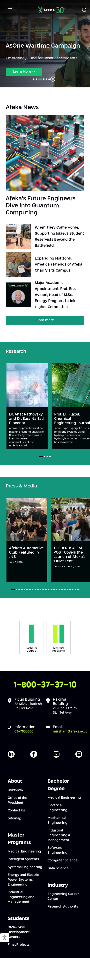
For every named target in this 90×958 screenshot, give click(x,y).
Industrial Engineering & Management (59, 835)
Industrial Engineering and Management (21, 897)
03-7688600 (23, 731)
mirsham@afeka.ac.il (70, 731)
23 (72, 589)
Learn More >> (24, 71)
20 (65, 589)
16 (54, 589)
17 (56, 589)
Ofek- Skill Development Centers (19, 932)
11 (40, 589)
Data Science (58, 868)
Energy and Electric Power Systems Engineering (23, 879)
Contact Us (16, 810)
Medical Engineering (24, 851)
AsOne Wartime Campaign (43, 46)
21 (67, 589)
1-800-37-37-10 (45, 685)
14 (48, 589)
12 (43, 589)
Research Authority (63, 906)
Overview (15, 790)
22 (70, 589)
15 (51, 589)
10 (38, 589)
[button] (4, 937)
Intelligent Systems (23, 859)
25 (78, 589)
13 (46, 589)
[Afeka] (51, 9)
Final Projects (19, 944)
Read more (45, 320)
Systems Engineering (25, 867)
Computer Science (63, 860)
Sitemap (14, 818)
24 (75, 589)
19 (62, 589)
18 (59, 589)
